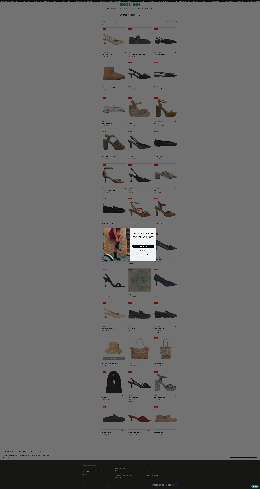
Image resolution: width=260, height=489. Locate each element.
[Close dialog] (155, 229)
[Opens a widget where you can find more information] (255, 486)
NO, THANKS (143, 250)
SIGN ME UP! (143, 246)
